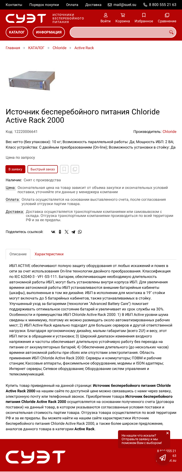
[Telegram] (73, 232)
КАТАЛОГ (17, 32)
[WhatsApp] (80, 232)
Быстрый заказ (43, 169)
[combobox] (123, 32)
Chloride (59, 48)
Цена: (11, 188)
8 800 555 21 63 (162, 4)
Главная (13, 48)
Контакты (14, 5)
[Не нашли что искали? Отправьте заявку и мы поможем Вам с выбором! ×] (163, 458)
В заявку (15, 169)
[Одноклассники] (60, 232)
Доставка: (15, 212)
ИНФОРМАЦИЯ (49, 32)
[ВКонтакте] (53, 232)
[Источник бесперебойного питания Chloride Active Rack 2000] (91, 82)
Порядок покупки (44, 5)
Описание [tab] (18, 254)
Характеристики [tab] (49, 254)
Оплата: (13, 199)
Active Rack (84, 48)
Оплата (72, 5)
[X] (66, 232)
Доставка (93, 5)
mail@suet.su (125, 4)
